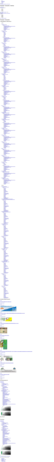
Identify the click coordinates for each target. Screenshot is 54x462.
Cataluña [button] (5, 204)
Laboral (3, 444)
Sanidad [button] (5, 30)
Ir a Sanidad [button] (4, 286)
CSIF (0, 457)
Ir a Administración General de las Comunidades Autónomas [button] (9, 199)
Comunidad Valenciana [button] (6, 206)
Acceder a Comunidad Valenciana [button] (6, 119)
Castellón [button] (5, 121)
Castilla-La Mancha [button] (3, 85)
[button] (3, 7)
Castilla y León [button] (5, 203)
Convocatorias (3, 385)
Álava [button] (4, 163)
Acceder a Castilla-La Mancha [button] (6, 86)
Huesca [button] (4, 44)
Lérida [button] (4, 98)
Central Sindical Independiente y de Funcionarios (5, 13)
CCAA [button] (3, 187)
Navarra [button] (5, 196)
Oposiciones (4, 427)
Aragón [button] (2, 42)
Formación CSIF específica (5, 389)
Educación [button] (5, 55)
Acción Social (3, 422)
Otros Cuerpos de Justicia (5, 399)
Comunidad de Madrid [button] (4, 112)
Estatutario (4, 395)
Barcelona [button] (5, 97)
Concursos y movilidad (4, 384)
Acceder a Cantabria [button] (5, 67)
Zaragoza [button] (5, 45)
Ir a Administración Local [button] (5, 224)
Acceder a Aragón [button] (4, 43)
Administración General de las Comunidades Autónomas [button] (9, 26)
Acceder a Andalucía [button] (5, 31)
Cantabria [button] (5, 190)
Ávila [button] (4, 75)
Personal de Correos (5, 440)
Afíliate (2, 2)
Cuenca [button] (5, 88)
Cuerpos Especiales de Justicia (6, 394)
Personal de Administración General (6, 400)
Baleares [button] (2, 51)
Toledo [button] (4, 89)
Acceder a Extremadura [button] (5, 128)
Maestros (4, 398)
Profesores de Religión (5, 403)
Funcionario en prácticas (5, 397)
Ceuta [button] (2, 105)
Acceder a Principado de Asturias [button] (6, 171)
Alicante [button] (5, 120)
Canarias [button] (2, 58)
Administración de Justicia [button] (6, 25)
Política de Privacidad (4, 459)
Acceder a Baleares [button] (5, 52)
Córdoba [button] (5, 33)
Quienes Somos (3, 1)
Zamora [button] (5, 79)
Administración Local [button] (6, 27)
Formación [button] (5, 29)
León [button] (4, 76)
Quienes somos (3, 458)
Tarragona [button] (5, 99)
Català (2, 9)
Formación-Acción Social (5, 383)
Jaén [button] (4, 35)
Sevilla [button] (4, 36)
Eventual (3, 435)
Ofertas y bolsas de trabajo (5, 387)
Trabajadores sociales (5, 404)
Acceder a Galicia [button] (4, 135)
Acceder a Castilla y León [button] (5, 74)
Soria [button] (4, 78)
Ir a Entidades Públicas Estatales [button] (6, 261)
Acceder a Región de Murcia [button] (5, 178)
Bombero (4, 392)
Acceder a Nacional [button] (5, 24)
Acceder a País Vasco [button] (5, 162)
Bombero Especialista (5, 393)
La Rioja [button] (2, 141)
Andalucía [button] (5, 200)
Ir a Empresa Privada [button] (5, 249)
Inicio (0, 18)
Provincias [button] (4, 59)
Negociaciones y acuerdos (4, 390)
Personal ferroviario (5, 402)
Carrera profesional (5, 386)
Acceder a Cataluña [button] (5, 96)
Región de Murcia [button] (6, 198)
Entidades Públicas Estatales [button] (7, 65)
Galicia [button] (4, 207)
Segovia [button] (5, 77)
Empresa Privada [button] (5, 28)
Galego (2, 10)
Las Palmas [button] (5, 60)
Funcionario (4, 396)
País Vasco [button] (5, 197)
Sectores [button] (3, 61)
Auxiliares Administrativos (5, 431)
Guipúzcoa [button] (5, 164)
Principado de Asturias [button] (6, 210)
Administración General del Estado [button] (7, 38)
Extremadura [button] (5, 194)
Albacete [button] (5, 87)
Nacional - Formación (4, 18)
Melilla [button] (2, 148)
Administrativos (4, 391)
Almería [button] (5, 32)
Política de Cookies (3, 460)
